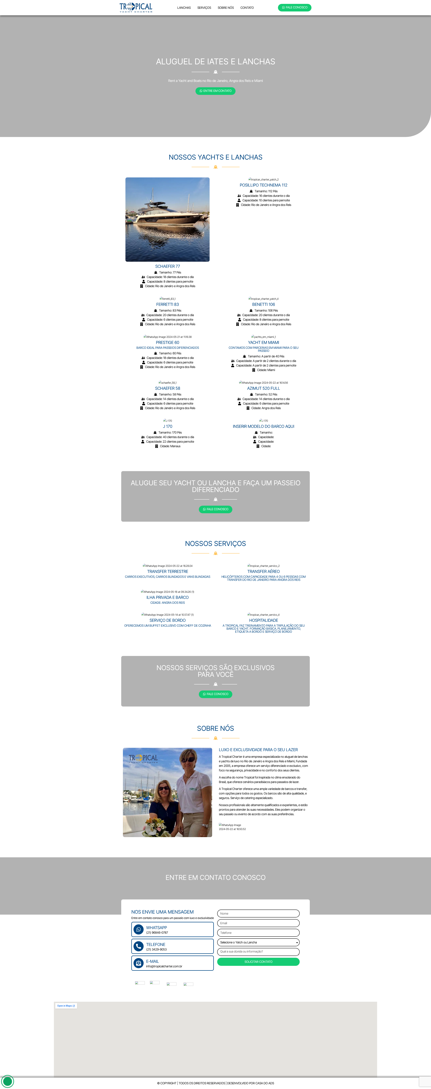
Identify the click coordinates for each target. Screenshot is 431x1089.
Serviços (204, 7)
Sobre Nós (226, 7)
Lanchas (184, 7)
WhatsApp (156, 927)
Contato (247, 7)
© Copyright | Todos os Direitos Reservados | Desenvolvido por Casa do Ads (215, 1083)
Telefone (155, 944)
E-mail (152, 961)
